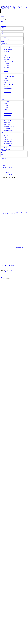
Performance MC (7, 115)
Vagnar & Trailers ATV (8, 69)
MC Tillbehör (4, 99)
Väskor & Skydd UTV (8, 86)
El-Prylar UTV (7, 82)
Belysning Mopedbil (8, 120)
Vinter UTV (6, 97)
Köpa (2, 154)
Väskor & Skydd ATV (8, 61)
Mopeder (3, 35)
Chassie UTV (6, 78)
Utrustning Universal (5, 149)
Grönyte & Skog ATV (8, 57)
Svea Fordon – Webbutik (8, 167)
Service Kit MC (7, 117)
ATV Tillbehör (4, 46)
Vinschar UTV (7, 94)
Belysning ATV (7, 47)
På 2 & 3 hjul (3, 32)
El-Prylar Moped (7, 137)
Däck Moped (6, 135)
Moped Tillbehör (4, 132)
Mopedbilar (3, 31)
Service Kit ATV (7, 65)
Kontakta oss (3, 150)
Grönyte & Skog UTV (8, 84)
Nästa (13, 248)
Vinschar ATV (7, 67)
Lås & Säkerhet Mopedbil (9, 126)
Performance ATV (7, 63)
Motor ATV (6, 53)
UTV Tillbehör (4, 73)
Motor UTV (6, 80)
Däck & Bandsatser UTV (9, 76)
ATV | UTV (3, 26)
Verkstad (3, 156)
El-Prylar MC (6, 109)
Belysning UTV (7, 74)
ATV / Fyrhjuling (4, 27)
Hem (4, 165)
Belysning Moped (7, 133)
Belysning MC (7, 101)
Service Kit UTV (7, 92)
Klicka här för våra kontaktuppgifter (8, 265)
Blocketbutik (7, 271)
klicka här (12, 270)
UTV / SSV (3, 29)
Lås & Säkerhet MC (8, 113)
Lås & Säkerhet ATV (8, 59)
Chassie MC (6, 105)
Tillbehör (3, 44)
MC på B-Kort (4, 43)
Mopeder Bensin (7, 39)
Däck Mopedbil (7, 122)
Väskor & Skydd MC (8, 111)
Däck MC (6, 103)
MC (2, 33)
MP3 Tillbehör (4, 147)
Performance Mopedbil (8, 128)
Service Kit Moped (7, 145)
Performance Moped (8, 143)
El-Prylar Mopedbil (8, 124)
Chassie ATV (6, 51)
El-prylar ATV (7, 55)
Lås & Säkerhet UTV (8, 88)
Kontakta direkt (4, 152)
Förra (15, 213)
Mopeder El (6, 37)
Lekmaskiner (3, 41)
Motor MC (6, 107)
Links (2, 23)
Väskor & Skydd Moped (9, 139)
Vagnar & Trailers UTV (8, 96)
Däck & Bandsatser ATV (9, 49)
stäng (2, 21)
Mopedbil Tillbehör (5, 118)
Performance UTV (7, 90)
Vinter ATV (6, 71)
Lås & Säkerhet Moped (8, 141)
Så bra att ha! (3, 158)
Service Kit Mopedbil (8, 130)
